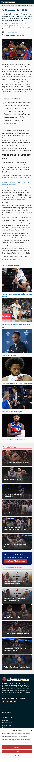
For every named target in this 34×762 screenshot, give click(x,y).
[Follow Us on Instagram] (11, 701)
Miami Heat (16, 259)
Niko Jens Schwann (12, 32)
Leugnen (17, 751)
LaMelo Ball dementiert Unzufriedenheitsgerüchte (17, 28)
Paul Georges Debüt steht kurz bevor (13, 440)
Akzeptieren (17, 747)
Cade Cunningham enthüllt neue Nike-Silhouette (17, 383)
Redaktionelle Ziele (6, 725)
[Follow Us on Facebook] (3, 701)
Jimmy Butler (8, 259)
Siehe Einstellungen (17, 756)
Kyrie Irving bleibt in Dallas (11, 26)
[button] (31, 730)
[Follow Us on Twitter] (7, 701)
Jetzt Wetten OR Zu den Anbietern (15, 561)
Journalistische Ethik (7, 717)
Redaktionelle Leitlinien (7, 715)
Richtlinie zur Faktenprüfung (8, 728)
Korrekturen (5, 720)
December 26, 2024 (10, 123)
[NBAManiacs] (8, 2)
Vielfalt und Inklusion (7, 722)
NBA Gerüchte (7, 5)
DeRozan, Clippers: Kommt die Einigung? (15, 23)
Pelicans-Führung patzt (9, 355)
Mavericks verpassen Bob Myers (12, 412)
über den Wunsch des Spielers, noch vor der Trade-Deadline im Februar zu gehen (16, 177)
